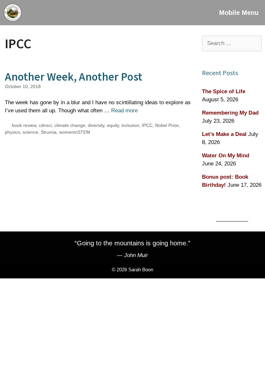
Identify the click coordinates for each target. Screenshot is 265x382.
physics (12, 132)
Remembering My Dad (230, 113)
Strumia (49, 132)
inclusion (130, 125)
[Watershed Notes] (12, 12)
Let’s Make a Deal (224, 134)
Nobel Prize (167, 125)
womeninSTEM (74, 132)
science (30, 132)
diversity (96, 125)
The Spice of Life (223, 91)
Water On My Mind (225, 155)
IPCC (147, 125)
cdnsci (45, 125)
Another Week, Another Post (73, 77)
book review (24, 125)
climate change (69, 125)
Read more (124, 110)
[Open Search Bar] (194, 12)
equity (113, 125)
